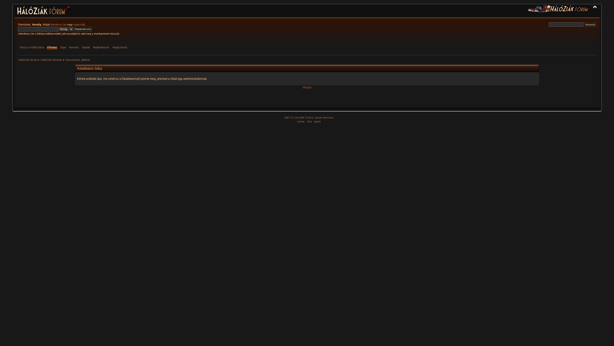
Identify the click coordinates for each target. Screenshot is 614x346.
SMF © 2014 (306, 117)
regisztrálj (79, 24)
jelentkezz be (58, 24)
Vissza (307, 87)
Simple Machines (324, 117)
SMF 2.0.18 (290, 117)
